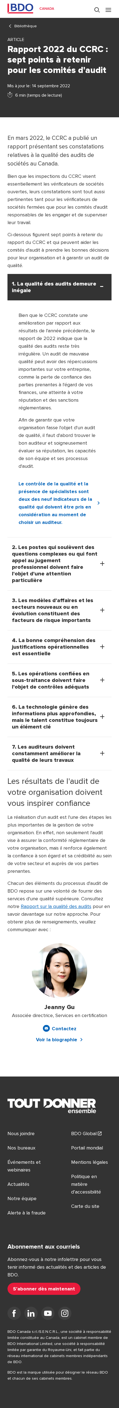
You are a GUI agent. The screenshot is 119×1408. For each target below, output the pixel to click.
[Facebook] (14, 1314)
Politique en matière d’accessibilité (86, 1184)
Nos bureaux (21, 1148)
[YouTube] (48, 1314)
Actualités (18, 1184)
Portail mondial (87, 1148)
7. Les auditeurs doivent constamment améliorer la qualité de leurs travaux (46, 753)
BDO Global (84, 1133)
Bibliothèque (25, 26)
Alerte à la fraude (26, 1213)
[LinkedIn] (31, 1314)
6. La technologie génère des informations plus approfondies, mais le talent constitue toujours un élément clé (55, 717)
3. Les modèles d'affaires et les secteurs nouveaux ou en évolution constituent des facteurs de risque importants (52, 610)
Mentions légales (89, 1162)
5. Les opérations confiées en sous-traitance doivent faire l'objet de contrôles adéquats (50, 680)
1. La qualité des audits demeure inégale (54, 287)
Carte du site (85, 1206)
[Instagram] (64, 1314)
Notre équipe (22, 1198)
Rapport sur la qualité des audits (56, 906)
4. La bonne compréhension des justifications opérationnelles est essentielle (53, 647)
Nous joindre (21, 1133)
